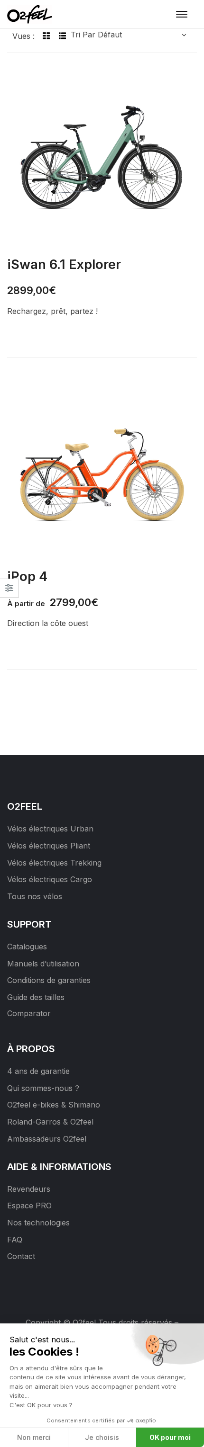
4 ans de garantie (38, 1071)
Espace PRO (29, 1205)
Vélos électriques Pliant (48, 845)
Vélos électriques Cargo (49, 879)
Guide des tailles (36, 997)
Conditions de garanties (49, 980)
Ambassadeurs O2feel (46, 1138)
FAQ (14, 1239)
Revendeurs (28, 1189)
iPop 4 (27, 576)
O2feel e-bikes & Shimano (53, 1104)
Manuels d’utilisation (43, 963)
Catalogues (27, 946)
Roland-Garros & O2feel (50, 1121)
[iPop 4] (102, 468)
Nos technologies (38, 1222)
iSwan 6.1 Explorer (64, 264)
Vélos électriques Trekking (54, 862)
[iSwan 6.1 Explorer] (102, 156)
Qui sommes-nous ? (43, 1088)
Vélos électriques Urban (50, 828)
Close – (9, 591)
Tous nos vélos (34, 896)
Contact (21, 1256)
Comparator (29, 1013)
